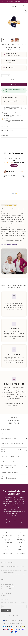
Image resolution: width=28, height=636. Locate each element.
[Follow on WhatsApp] (17, 616)
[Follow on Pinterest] (9, 616)
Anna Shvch (10, 171)
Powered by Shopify (20, 623)
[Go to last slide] (5, 176)
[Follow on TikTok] (13, 616)
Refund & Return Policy (6, 588)
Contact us (20, 549)
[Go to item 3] (13, 40)
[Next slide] (23, 176)
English (21, 620)
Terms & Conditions (6, 593)
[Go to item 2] (8, 40)
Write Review (14, 165)
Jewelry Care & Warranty (7, 584)
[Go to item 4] (17, 40)
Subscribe (6, 610)
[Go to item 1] (3, 40)
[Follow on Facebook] (2, 616)
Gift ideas (7, 549)
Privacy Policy (4, 591)
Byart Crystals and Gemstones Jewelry (14, 159)
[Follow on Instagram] (6, 616)
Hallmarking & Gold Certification (8, 586)
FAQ (2, 582)
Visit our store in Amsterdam (10, 244)
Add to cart (14, 84)
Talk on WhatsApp (15, 521)
